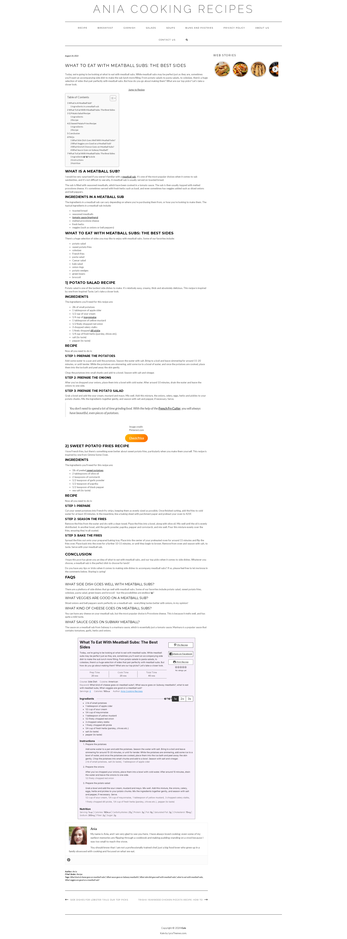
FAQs (71, 137)
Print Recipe (182, 662)
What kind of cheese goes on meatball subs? (88, 877)
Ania (75, 871)
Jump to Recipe (136, 89)
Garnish (130, 28)
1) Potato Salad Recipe (79, 113)
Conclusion (74, 133)
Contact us (167, 40)
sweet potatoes (94, 470)
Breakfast (105, 28)
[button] (176, 667)
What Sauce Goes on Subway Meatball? (90, 150)
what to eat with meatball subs (190, 877)
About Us (262, 28)
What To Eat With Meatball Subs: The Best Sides (92, 109)
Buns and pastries (199, 28)
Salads (151, 28)
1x (175, 698)
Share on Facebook (182, 654)
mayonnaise (90, 317)
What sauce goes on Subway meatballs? (122, 877)
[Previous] (216, 69)
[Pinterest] (68, 860)
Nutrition (76, 163)
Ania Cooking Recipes (173, 9)
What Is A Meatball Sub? (80, 103)
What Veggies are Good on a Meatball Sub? (91, 143)
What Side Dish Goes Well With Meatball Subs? (93, 140)
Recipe (82, 28)
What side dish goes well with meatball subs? (158, 877)
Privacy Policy (234, 28)
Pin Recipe (182, 645)
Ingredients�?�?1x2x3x (83, 157)
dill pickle (95, 330)
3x (189, 698)
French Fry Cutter (169, 408)
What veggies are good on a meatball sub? (82, 880)
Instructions (77, 160)
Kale (183, 928)
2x (182, 698)
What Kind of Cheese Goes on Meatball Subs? (93, 147)
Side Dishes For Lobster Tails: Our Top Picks (99, 899)
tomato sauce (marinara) (85, 217)
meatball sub (129, 176)
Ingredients (77, 117)
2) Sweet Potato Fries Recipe (82, 123)
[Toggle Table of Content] (111, 98)
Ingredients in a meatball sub (85, 106)
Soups (170, 28)
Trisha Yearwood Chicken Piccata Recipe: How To (170, 899)
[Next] (275, 69)
